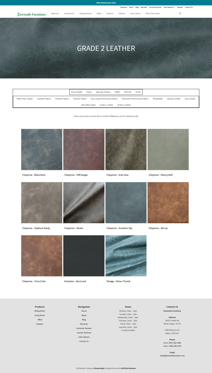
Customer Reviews (84, 328)
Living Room (69, 13)
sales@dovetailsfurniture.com (172, 355)
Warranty (144, 7)
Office (99, 13)
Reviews (180, 7)
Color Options (168, 7)
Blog (137, 7)
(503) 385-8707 (175, 346)
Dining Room (39, 311)
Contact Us (189, 7)
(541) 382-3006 (175, 343)
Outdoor (109, 13)
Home (83, 311)
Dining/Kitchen (85, 13)
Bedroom (55, 13)
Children (121, 13)
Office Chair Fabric (153, 13)
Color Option (135, 13)
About (131, 7)
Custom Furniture (155, 7)
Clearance (123, 7)
